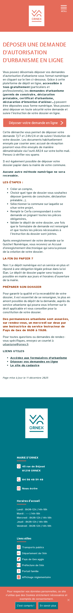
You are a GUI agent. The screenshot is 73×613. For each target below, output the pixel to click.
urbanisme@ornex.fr (16, 344)
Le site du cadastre (24, 365)
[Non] (68, 600)
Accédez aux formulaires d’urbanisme (38, 358)
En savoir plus (48, 605)
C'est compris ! (25, 605)
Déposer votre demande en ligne (33, 123)
